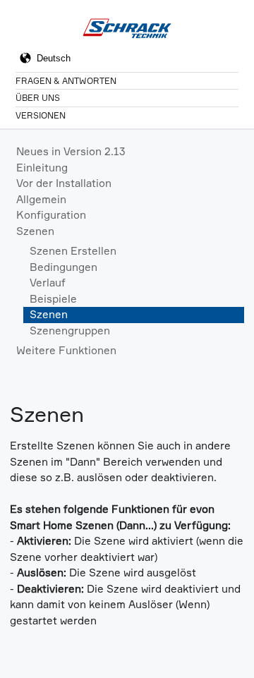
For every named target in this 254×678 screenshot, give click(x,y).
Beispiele (53, 298)
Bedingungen (63, 267)
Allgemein (41, 199)
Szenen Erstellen (73, 251)
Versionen (41, 115)
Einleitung (42, 167)
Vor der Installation (63, 183)
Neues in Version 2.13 (71, 151)
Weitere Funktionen (66, 350)
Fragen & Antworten (66, 80)
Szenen (35, 231)
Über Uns (38, 97)
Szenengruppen (70, 330)
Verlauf (48, 282)
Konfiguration (51, 215)
